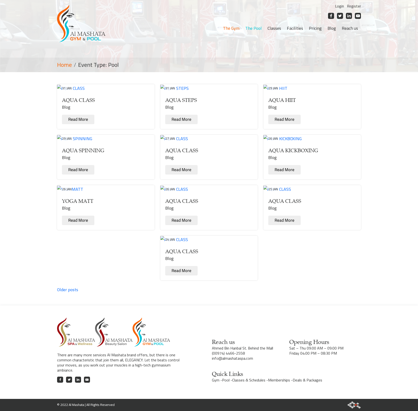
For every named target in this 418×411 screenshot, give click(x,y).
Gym (215, 380)
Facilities (295, 28)
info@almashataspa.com (232, 358)
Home (64, 64)
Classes (274, 28)
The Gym (231, 28)
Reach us (350, 28)
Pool (226, 380)
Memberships (279, 380)
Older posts (67, 290)
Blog (332, 28)
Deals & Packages (307, 380)
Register (354, 6)
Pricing (315, 28)
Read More (78, 119)
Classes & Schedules (248, 380)
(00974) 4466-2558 (228, 353)
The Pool (253, 28)
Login (339, 6)
